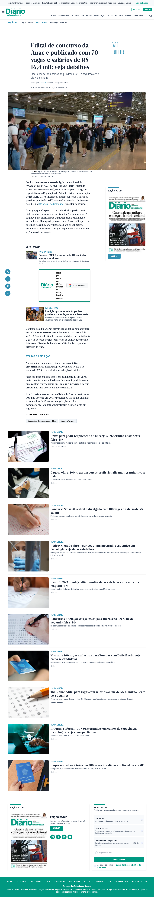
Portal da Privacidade (118, 882)
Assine (39, 882)
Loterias (63, 22)
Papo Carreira (41, 22)
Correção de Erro (139, 882)
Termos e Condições (122, 865)
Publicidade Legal (141, 3)
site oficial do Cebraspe (51, 203)
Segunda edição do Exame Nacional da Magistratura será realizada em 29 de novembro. (83, 589)
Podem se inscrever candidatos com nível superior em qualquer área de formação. (81, 516)
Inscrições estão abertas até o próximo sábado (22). (70, 735)
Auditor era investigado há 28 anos (103, 3)
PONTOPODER (86, 16)
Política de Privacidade (94, 882)
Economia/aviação (67, 421)
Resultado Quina (82, 3)
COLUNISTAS (138, 16)
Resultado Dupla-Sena (67, 3)
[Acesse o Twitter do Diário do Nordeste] (64, 837)
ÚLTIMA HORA (63, 16)
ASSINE (148, 9)
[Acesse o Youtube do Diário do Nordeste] (69, 837)
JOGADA (109, 16)
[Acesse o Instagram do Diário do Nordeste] (52, 837)
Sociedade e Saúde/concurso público (42, 421)
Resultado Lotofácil (49, 3)
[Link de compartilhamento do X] (7, 286)
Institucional (74, 882)
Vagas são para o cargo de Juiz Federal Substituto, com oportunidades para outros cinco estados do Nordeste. (92, 699)
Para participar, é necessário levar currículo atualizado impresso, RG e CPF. (78, 768)
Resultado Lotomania (32, 3)
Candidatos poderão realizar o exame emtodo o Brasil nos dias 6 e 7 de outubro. (81, 443)
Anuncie (10, 882)
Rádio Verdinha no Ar (15, 3)
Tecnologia (53, 22)
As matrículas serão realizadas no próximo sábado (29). (71, 479)
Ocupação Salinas (124, 3)
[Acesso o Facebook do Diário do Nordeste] (58, 837)
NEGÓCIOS (119, 16)
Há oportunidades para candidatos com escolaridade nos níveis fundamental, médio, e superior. (86, 626)
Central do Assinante (55, 882)
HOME (53, 16)
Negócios (12, 22)
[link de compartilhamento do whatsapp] (7, 271)
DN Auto (31, 22)
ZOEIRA (128, 16)
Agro (24, 22)
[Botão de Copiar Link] (8, 293)
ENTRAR (136, 9)
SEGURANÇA (99, 16)
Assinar (114, 256)
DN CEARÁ (75, 16)
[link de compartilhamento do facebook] (7, 279)
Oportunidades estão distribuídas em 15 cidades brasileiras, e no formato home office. (83, 662)
